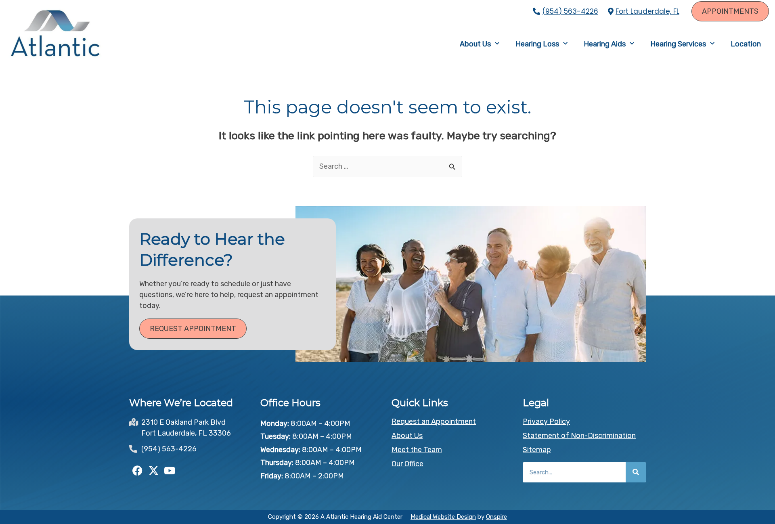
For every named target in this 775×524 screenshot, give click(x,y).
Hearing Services (678, 44)
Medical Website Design (443, 516)
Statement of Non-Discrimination (579, 436)
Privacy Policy (546, 421)
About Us (475, 44)
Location (746, 44)
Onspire (496, 516)
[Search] (636, 472)
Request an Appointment (434, 421)
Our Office (407, 464)
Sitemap (537, 450)
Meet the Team (417, 450)
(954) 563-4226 (570, 11)
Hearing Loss (537, 44)
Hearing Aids (605, 44)
